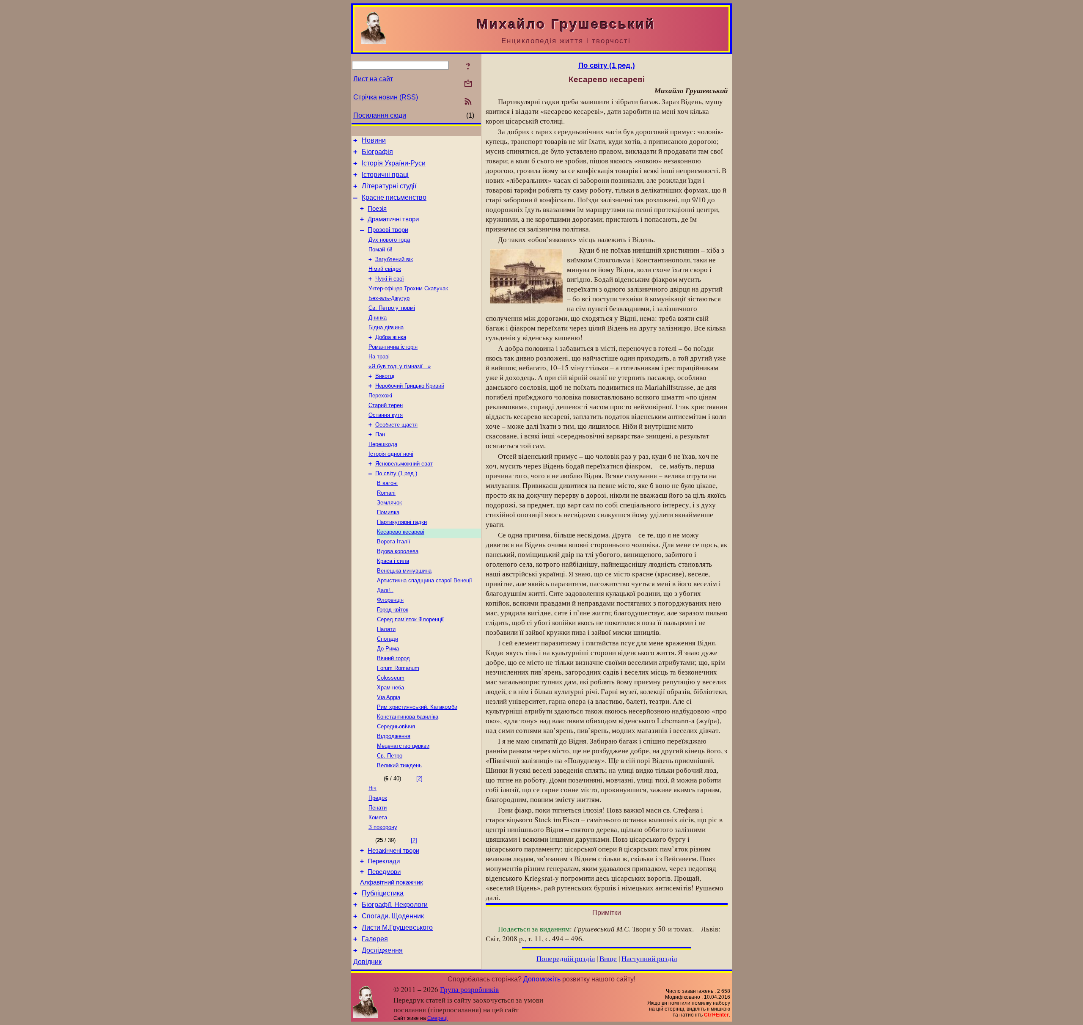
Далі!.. (385, 590)
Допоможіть (542, 979)
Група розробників (469, 989)
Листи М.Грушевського (397, 927)
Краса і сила (393, 561)
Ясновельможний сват (404, 463)
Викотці (384, 376)
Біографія (377, 151)
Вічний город (393, 658)
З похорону (382, 827)
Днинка (377, 317)
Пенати (377, 808)
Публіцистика (383, 893)
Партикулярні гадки (402, 522)
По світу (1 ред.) (396, 473)
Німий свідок (384, 269)
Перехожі (380, 395)
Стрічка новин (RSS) (385, 97)
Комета (377, 817)
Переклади (384, 861)
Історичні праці (385, 174)
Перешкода (382, 444)
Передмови (384, 871)
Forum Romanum (398, 668)
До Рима (388, 648)
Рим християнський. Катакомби (417, 707)
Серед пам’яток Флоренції (410, 619)
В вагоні (387, 483)
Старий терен (385, 405)
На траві (379, 356)
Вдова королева (397, 551)
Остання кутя (385, 415)
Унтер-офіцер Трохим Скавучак (408, 288)
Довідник (367, 961)
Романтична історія (393, 347)
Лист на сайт (373, 79)
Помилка (388, 512)
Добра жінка (390, 337)
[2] (419, 778)
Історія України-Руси (394, 163)
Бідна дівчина (386, 327)
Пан (380, 434)
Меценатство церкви (403, 746)
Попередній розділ (565, 958)
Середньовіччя (396, 726)
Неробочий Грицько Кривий (409, 386)
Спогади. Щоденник (393, 916)
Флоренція (390, 600)
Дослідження (382, 950)
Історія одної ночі (390, 454)
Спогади (387, 639)
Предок (377, 798)
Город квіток (392, 609)
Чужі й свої (389, 279)
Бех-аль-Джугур (389, 298)
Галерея (375, 938)
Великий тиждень (399, 765)
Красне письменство (394, 197)
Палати (386, 629)
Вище (608, 958)
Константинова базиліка (407, 717)
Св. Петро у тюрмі (391, 308)
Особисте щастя (396, 425)
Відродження (393, 736)
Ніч (372, 788)
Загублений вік (394, 259)
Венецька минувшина (404, 571)
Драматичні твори (393, 219)
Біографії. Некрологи (395, 904)
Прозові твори (388, 229)
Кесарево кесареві (400, 532)
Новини (374, 140)
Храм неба (390, 687)
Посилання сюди (379, 115)
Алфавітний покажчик (391, 882)
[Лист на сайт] (468, 84)
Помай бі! (380, 249)
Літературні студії (389, 186)
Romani (386, 493)
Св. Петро (389, 755)
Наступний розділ (649, 958)
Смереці (437, 1018)
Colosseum (390, 678)
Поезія (377, 208)
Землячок (389, 502)
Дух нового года (389, 240)
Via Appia (388, 697)
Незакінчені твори (393, 850)
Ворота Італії (393, 541)
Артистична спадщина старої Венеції (424, 580)
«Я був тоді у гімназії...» (399, 366)
